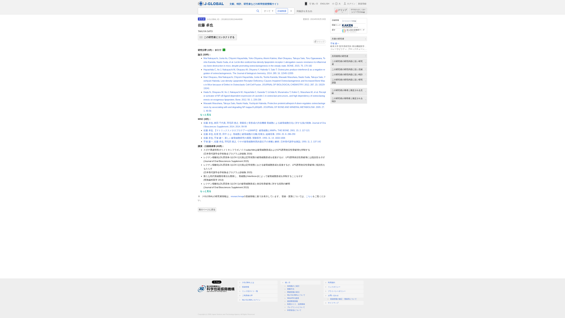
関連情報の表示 (293, 292)
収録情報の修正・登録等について (343, 299)
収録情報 (245, 287)
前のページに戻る (207, 209)
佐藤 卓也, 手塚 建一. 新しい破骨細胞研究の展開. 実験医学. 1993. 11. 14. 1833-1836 (244, 138)
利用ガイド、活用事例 (296, 304)
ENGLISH (324, 4)
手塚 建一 (334, 43)
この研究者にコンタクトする (220, 38)
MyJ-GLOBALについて (296, 295)
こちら (309, 196)
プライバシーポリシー (337, 291)
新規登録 (362, 4)
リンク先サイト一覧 (250, 291)
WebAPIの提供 (293, 298)
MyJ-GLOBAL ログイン (251, 300)
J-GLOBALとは (248, 282)
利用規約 (331, 282)
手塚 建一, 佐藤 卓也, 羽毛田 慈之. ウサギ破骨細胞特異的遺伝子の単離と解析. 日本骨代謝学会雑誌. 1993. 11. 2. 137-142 (262, 141)
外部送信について (294, 310)
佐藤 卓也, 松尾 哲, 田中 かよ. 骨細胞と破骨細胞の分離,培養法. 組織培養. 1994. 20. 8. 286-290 (249, 134)
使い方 (315, 4)
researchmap (237, 196)
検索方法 (290, 289)
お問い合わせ (333, 295)
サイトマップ (333, 303)
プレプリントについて (296, 307)
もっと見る (205, 114)
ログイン (351, 4)
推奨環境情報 (292, 301)
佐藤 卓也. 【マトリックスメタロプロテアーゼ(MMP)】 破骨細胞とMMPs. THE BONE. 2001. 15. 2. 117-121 (256, 130)
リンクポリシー (334, 287)
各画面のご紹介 (293, 286)
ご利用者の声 (247, 295)
